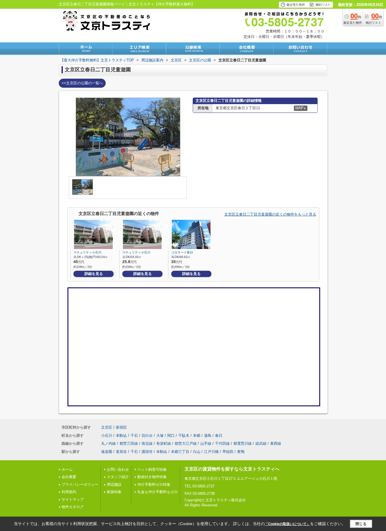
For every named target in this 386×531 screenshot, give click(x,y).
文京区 (106, 427)
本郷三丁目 (180, 452)
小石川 (106, 435)
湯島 (207, 435)
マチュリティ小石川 (87, 252)
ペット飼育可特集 (152, 469)
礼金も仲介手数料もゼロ (157, 492)
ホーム (67, 469)
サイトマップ (73, 499)
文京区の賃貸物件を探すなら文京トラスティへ (232, 468)
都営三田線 (129, 443)
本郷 (196, 435)
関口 (171, 435)
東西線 (275, 443)
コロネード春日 (182, 252)
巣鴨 (240, 452)
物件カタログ (73, 507)
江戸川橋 (211, 452)
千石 (134, 435)
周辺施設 (114, 484)
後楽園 (106, 452)
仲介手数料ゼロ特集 (153, 484)
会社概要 (69, 477)
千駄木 (183, 435)
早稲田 (227, 452)
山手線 (205, 443)
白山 (196, 452)
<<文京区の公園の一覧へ (82, 83)
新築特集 (114, 492)
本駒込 (121, 435)
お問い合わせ (118, 469)
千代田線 (222, 443)
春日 (218, 435)
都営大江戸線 (186, 443)
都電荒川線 (242, 443)
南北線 (147, 443)
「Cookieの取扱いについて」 (287, 524)
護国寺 (147, 452)
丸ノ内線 (108, 443)
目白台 (147, 435)
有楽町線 (163, 443)
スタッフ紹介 (118, 477)
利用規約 (69, 492)
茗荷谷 (121, 452)
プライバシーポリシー (80, 484)
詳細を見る (93, 274)
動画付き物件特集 (152, 477)
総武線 (260, 443)
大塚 (160, 435)
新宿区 (121, 427)
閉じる (361, 524)
